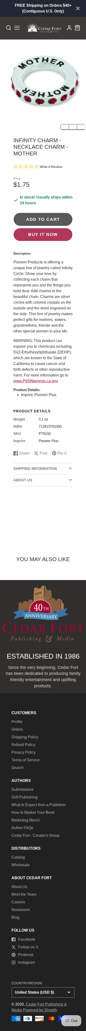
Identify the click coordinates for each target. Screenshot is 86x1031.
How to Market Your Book (32, 812)
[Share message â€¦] (81, 127)
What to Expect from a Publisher (38, 805)
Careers (18, 902)
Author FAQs (22, 828)
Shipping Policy (24, 737)
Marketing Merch (25, 820)
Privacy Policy (23, 752)
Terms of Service (25, 760)
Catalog (18, 857)
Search (17, 768)
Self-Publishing (24, 797)
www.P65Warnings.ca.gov (35, 381)
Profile (16, 722)
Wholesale (20, 865)
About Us (19, 887)
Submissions (22, 789)
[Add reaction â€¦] (64, 127)
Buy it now (43, 234)
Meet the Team (23, 894)
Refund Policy (23, 745)
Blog (15, 917)
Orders (17, 729)
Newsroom (20, 910)
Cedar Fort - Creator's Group (35, 835)
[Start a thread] (73, 127)
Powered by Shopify (40, 1010)
